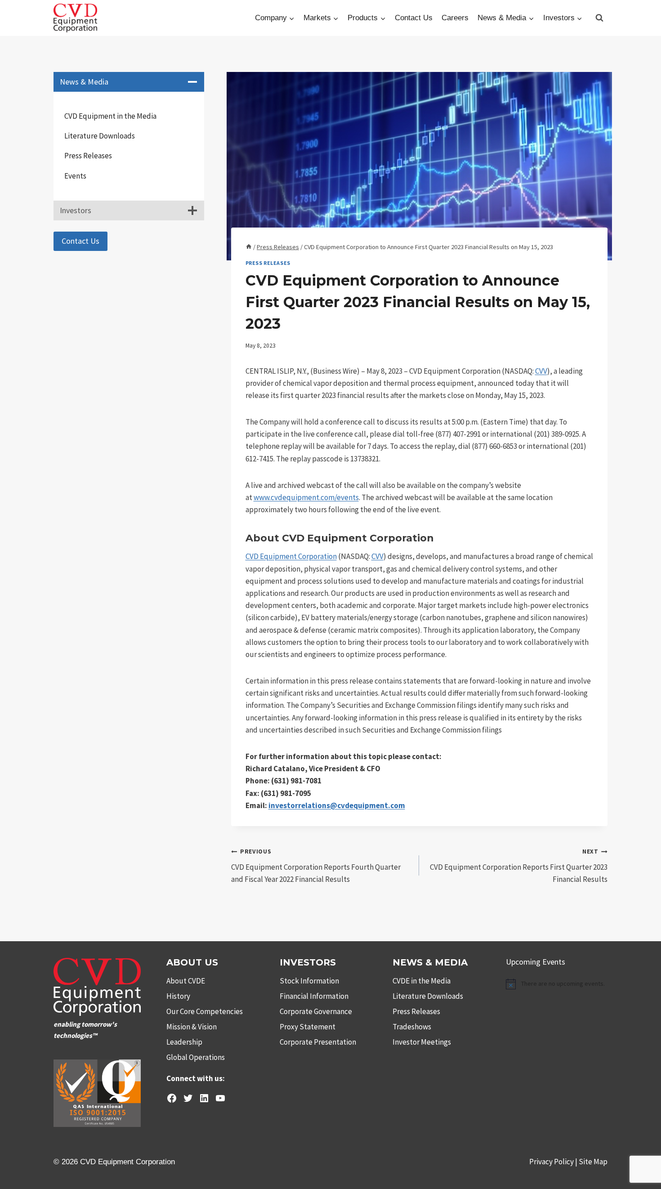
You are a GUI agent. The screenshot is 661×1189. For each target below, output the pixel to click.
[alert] (556, 984)
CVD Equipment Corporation (291, 556)
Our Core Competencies (204, 1011)
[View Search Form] (599, 18)
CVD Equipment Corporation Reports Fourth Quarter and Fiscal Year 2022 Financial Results (316, 866)
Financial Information (314, 996)
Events (75, 176)
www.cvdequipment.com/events (306, 497)
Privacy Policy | (554, 1162)
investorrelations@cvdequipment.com (336, 805)
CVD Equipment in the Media (110, 116)
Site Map (593, 1162)
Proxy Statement (307, 1027)
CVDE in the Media (422, 981)
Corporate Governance (316, 1011)
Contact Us (414, 17)
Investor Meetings (422, 1042)
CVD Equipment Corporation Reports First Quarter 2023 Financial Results (518, 866)
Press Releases (268, 262)
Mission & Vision (191, 1027)
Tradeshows (412, 1027)
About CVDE (185, 981)
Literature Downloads (99, 136)
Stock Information (309, 981)
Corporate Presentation (318, 1042)
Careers (455, 17)
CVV (541, 371)
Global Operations (195, 1057)
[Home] (249, 247)
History (178, 996)
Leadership (184, 1042)
